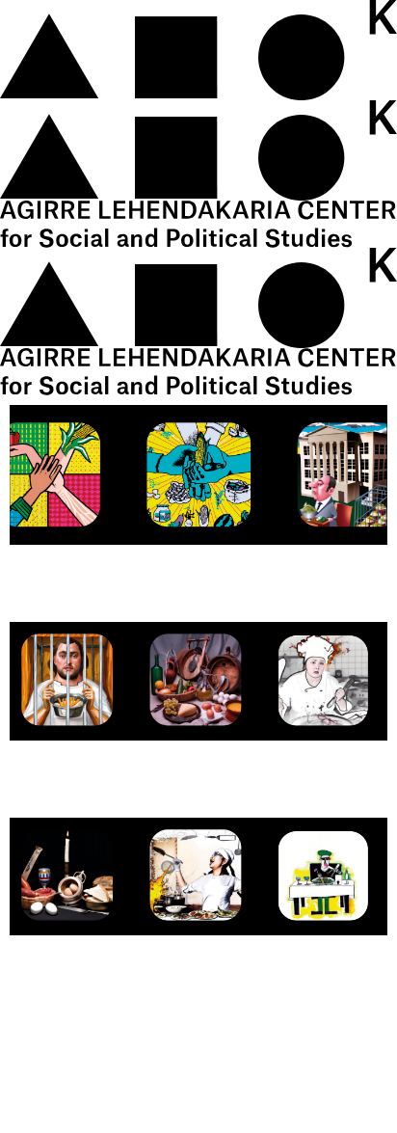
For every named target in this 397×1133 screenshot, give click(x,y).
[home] (198, 100)
